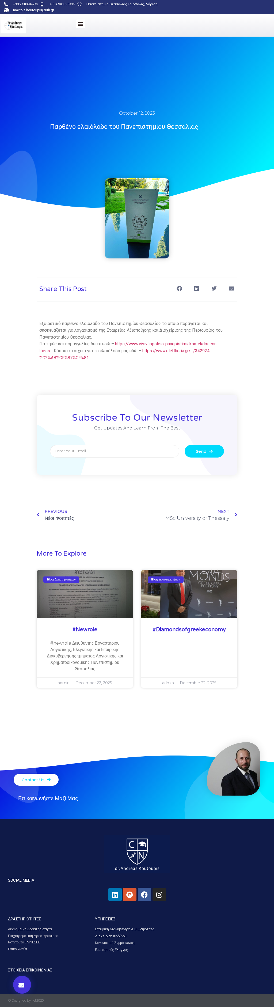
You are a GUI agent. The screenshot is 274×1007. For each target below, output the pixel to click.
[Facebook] (144, 894)
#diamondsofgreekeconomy (189, 629)
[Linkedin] (115, 894)
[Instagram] (159, 894)
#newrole (84, 629)
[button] (80, 24)
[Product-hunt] (129, 894)
